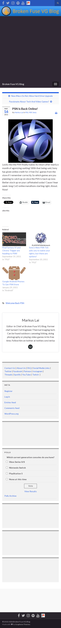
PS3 (26, 112)
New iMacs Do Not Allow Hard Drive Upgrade (32, 96)
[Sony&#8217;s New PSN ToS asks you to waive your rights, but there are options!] (41, 239)
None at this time (18, 479)
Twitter (8, 371)
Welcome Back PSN (15, 303)
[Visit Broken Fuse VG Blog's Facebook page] (3, 2)
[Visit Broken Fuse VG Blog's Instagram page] (13, 2)
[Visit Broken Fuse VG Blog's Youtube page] (23, 2)
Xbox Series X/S (17, 462)
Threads (8, 374)
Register (8, 391)
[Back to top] (54, 621)
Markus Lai (19, 112)
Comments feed (11, 408)
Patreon (27, 371)
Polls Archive (10, 496)
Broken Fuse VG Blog (13, 84)
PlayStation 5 (16, 473)
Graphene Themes (22, 624)
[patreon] (28, 2)
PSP (30, 112)
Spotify (17, 374)
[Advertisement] (30, 48)
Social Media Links (41, 368)
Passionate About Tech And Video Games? (29, 101)
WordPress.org (11, 413)
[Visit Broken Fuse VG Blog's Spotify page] (18, 2)
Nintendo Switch (17, 467)
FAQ (29, 368)
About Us (21, 368)
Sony (34, 112)
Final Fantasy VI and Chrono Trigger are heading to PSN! (11, 250)
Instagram (37, 371)
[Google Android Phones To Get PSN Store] (14, 273)
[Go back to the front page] (30, 11)
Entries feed (10, 402)
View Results (30, 491)
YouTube (26, 374)
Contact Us (9, 368)
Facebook (17, 371)
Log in (7, 396)
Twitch (35, 374)
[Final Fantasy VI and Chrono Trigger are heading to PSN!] (14, 239)
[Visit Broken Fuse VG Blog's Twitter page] (7, 2)
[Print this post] (56, 112)
